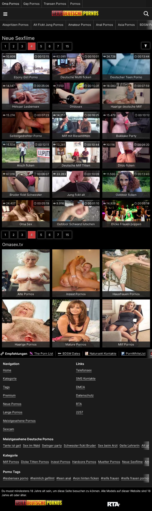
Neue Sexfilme (18, 38)
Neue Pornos (12, 404)
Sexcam (8, 429)
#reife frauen (110, 478)
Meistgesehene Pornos (19, 421)
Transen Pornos (55, 4)
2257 (79, 412)
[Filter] (145, 45)
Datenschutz (85, 395)
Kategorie (10, 378)
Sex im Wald (31, 445)
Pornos (75, 4)
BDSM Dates (71, 353)
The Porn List (43, 353)
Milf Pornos (11, 462)
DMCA (80, 387)
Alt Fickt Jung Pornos (48, 25)
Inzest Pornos (60, 462)
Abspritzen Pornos (15, 25)
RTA (79, 404)
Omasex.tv (12, 244)
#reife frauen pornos (135, 478)
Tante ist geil (12, 445)
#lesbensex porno (15, 478)
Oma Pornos (10, 4)
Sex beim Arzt (108, 445)
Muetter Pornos (109, 462)
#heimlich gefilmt (42, 478)
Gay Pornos (31, 4)
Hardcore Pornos (84, 462)
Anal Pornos (104, 25)
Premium (9, 395)
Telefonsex (84, 370)
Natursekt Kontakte (102, 353)
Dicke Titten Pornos (35, 462)
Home (7, 370)
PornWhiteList (135, 353)
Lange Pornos (12, 412)
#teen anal (63, 478)
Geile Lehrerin (130, 445)
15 (67, 46)
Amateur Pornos (79, 25)
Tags (6, 387)
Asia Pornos (126, 25)
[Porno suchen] (5, 14)
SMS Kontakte (86, 378)
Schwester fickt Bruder (80, 445)
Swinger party (52, 445)
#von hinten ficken (86, 478)
